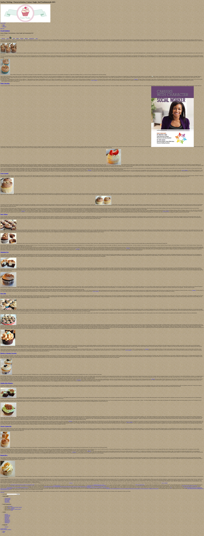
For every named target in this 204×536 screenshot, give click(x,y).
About (4, 25)
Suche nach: (5, 494)
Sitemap (4, 531)
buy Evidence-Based (56, 485)
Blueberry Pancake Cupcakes (8, 353)
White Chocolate (5, 83)
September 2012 (7, 521)
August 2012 (7, 522)
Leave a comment (94, 80)
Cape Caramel (4, 173)
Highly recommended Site (140, 484)
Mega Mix (3, 293)
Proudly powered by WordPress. (5, 529)
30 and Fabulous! (5, 30)
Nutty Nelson (3, 214)
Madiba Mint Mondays (6, 383)
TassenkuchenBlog (3, 528)
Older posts (2, 28)
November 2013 (7, 515)
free (170, 487)
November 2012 (7, 519)
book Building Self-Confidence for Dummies (189, 485)
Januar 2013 (7, 518)
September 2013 (7, 516)
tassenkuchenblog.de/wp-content (98, 484)
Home (4, 24)
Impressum (4, 26)
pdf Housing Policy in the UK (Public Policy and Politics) (96, 485)
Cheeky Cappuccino (5, 426)
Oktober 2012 (7, 520)
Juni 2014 (6, 514)
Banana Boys (3, 455)
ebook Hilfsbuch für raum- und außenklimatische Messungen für (17, 487)
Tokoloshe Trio (4, 252)
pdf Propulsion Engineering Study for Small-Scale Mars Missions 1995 (22, 484)
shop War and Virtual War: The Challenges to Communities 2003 (98, 487)
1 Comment (74, 452)
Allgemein (136, 79)
